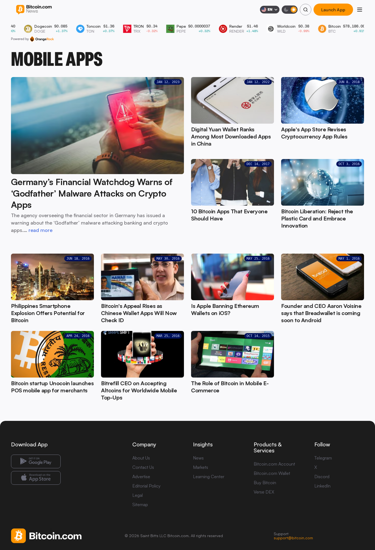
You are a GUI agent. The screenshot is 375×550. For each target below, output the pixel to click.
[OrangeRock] (42, 39)
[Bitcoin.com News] (34, 10)
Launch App (333, 9)
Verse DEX (264, 492)
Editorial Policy (146, 486)
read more (40, 230)
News (198, 458)
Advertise (141, 476)
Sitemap (140, 504)
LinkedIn (322, 486)
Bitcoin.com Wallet (272, 473)
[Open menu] (359, 9)
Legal (137, 495)
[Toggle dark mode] (290, 9)
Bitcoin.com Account (274, 464)
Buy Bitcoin (265, 482)
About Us (141, 458)
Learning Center (208, 476)
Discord (321, 476)
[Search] (305, 9)
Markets (200, 467)
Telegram (323, 458)
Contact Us (143, 467)
